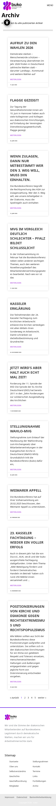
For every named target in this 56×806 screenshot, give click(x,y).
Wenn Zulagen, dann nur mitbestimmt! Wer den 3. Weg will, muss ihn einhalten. (26, 168)
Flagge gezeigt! (24, 100)
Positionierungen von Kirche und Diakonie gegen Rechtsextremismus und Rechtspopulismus (27, 618)
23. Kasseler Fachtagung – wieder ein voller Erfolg (26, 540)
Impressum (9, 797)
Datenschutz (22, 797)
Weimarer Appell (25, 490)
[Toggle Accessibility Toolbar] (7, 22)
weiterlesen (15, 79)
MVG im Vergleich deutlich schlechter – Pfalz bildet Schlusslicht (27, 238)
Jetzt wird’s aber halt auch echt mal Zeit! (26, 372)
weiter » (42, 697)
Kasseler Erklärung (20, 306)
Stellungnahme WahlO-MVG (25, 428)
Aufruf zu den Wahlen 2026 (23, 45)
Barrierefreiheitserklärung (40, 797)
